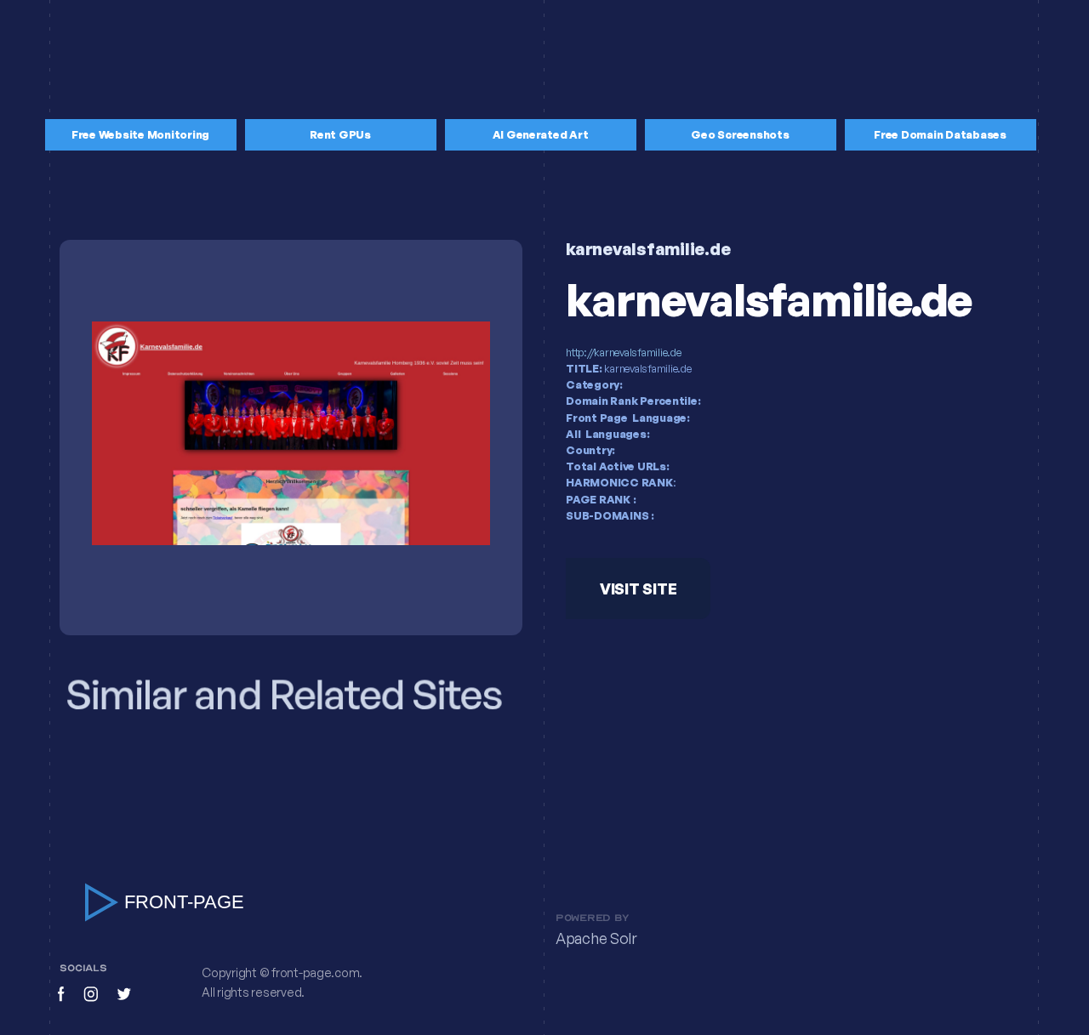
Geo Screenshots (740, 134)
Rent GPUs (340, 134)
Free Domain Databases (940, 134)
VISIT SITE (638, 588)
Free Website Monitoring (140, 134)
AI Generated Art (541, 134)
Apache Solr (596, 939)
